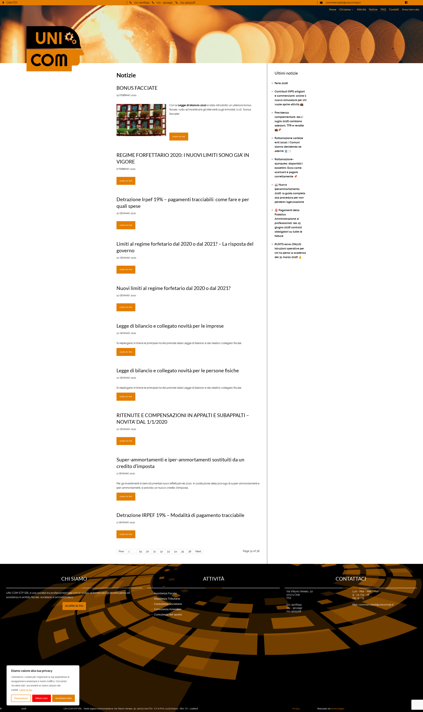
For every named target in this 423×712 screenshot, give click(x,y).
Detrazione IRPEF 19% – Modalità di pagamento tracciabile (180, 515)
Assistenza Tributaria (167, 598)
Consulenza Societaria (168, 604)
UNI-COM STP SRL (11, 708)
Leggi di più (25, 690)
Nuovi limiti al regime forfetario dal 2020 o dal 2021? (173, 288)
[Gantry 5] (86, 49)
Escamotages (337, 708)
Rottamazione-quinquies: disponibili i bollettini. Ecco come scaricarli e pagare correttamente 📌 (289, 168)
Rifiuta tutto (41, 698)
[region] (43, 685)
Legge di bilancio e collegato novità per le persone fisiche (177, 370)
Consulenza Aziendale (167, 609)
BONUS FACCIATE (136, 88)
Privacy (296, 708)
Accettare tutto (63, 698)
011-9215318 (187, 2)
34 (175, 551)
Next (198, 551)
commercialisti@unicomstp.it (343, 2)
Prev (121, 551)
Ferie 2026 (281, 83)
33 (168, 551)
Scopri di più (74, 606)
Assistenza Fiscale (165, 593)
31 (154, 551)
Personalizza (21, 698)
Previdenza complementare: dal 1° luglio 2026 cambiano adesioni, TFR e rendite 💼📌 (289, 121)
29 (140, 551)
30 (147, 551)
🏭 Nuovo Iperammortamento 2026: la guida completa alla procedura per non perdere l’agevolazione (290, 193)
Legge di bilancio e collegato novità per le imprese (170, 326)
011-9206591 (142, 2)
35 (182, 551)
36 (189, 551)
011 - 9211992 (165, 2)
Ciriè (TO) (11, 2)
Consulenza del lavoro (168, 614)
